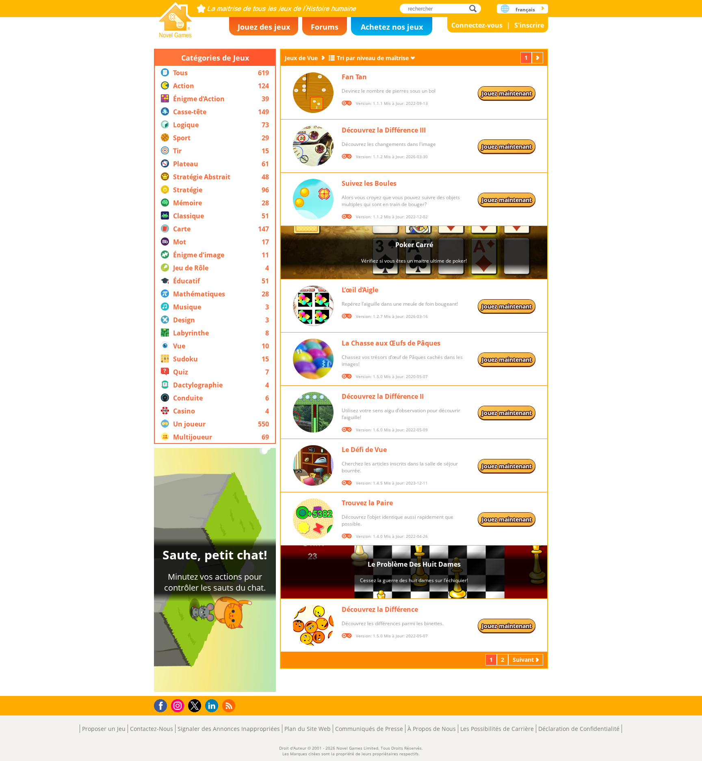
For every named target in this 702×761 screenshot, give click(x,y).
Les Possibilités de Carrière (497, 729)
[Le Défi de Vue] (313, 465)
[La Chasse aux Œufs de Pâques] (313, 359)
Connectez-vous (477, 25)
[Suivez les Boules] (313, 199)
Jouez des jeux (264, 27)
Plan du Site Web (307, 729)
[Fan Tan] (313, 92)
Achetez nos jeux (392, 27)
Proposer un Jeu (104, 729)
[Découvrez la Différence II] (313, 412)
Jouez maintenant (507, 93)
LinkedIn (213, 705)
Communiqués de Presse (369, 729)
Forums (324, 27)
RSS (229, 705)
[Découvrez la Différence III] (313, 146)
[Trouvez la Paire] (313, 518)
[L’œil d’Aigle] (313, 305)
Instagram (178, 705)
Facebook (162, 704)
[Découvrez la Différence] (313, 625)
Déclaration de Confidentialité (579, 729)
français (525, 9)
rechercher (475, 8)
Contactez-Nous (151, 729)
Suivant (538, 57)
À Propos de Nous (431, 729)
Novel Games (175, 17)
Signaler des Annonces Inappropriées (229, 729)
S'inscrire (529, 25)
